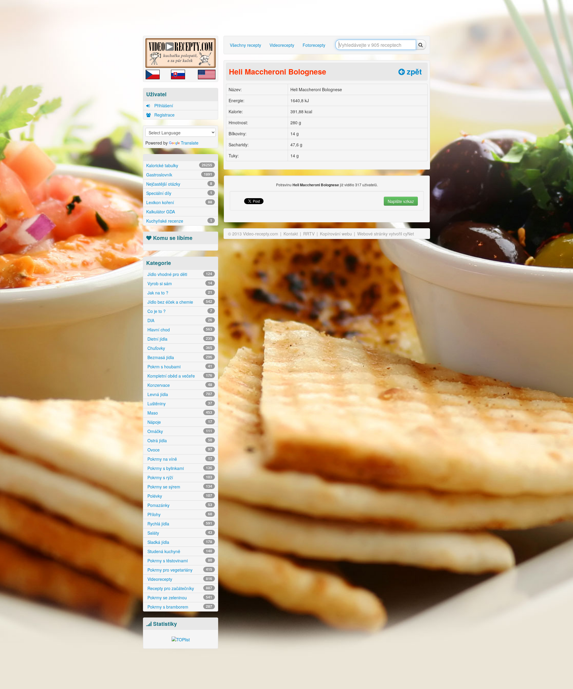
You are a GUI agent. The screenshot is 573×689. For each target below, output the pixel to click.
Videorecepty (179, 579)
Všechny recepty (245, 45)
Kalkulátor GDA (160, 212)
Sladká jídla (179, 542)
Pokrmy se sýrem (179, 487)
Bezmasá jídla (179, 357)
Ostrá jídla (179, 440)
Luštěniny (179, 403)
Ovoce (179, 450)
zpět (413, 71)
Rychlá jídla (179, 524)
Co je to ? (179, 311)
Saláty (179, 533)
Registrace (164, 115)
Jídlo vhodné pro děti (179, 274)
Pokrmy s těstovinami (179, 561)
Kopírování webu (336, 234)
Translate (189, 143)
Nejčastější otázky (179, 184)
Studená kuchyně (179, 551)
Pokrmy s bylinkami (179, 468)
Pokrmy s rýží (179, 477)
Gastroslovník (179, 175)
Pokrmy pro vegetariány (179, 570)
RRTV (309, 234)
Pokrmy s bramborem (179, 607)
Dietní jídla (179, 339)
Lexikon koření (179, 202)
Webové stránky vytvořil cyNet (385, 234)
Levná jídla (179, 394)
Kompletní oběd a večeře (179, 376)
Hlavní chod (179, 330)
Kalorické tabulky (179, 165)
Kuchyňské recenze (179, 221)
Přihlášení (163, 105)
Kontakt (291, 234)
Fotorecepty (314, 45)
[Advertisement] (118, 93)
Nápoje (179, 422)
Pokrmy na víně (179, 459)
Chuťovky (179, 348)
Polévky (179, 496)
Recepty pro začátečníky (179, 588)
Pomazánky (179, 505)
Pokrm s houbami (179, 367)
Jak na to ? (179, 293)
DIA (179, 320)
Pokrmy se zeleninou (179, 597)
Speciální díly (179, 193)
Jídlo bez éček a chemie (179, 302)
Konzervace (179, 385)
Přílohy (179, 514)
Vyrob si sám (179, 283)
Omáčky (179, 431)
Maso (179, 413)
